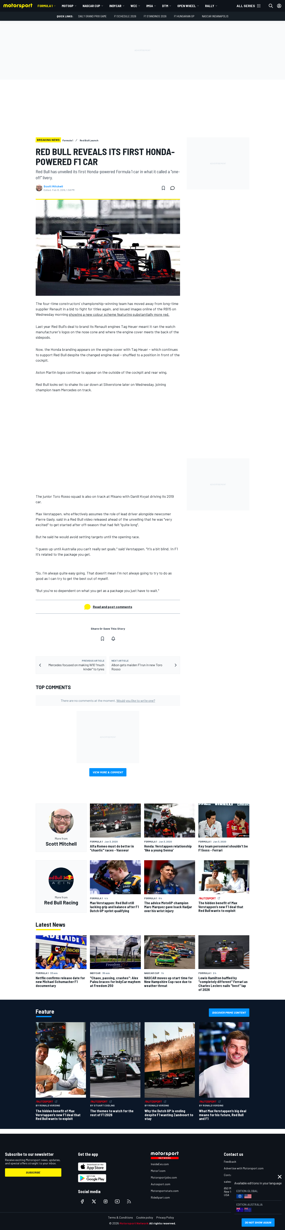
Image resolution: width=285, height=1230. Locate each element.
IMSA (149, 6)
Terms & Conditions (120, 1217)
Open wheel (186, 6)
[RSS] (129, 1201)
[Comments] (174, 188)
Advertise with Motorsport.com (244, 1168)
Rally (209, 6)
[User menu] (279, 6)
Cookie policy (144, 1217)
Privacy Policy (165, 1217)
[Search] (271, 6)
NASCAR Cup (91, 6)
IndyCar (115, 6)
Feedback (230, 1161)
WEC (134, 6)
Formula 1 (45, 6)
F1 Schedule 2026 (125, 16)
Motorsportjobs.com (164, 1177)
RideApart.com (160, 1197)
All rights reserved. (162, 1223)
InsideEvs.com (160, 1164)
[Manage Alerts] (113, 638)
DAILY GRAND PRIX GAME (92, 16)
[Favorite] (163, 188)
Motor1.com (158, 1170)
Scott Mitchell (53, 186)
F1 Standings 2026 (155, 16)
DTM (165, 6)
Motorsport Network (134, 1223)
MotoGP (67, 6)
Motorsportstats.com (165, 1190)
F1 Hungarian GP (184, 16)
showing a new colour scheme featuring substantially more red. (119, 314)
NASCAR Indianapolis (215, 16)
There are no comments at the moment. (108, 700)
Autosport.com (160, 1184)
